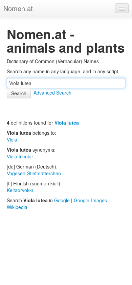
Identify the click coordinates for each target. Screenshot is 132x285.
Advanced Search (52, 92)
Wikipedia (17, 207)
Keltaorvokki (20, 190)
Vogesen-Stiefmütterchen (34, 173)
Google (62, 200)
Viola (12, 139)
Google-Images (90, 200)
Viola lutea (66, 122)
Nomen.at (18, 8)
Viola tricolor (20, 156)
